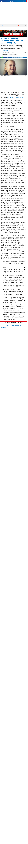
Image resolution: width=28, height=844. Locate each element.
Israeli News (12, 28)
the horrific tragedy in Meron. (15, 97)
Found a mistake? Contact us (13, 325)
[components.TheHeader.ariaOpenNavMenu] (4, 1)
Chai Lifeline (5, 54)
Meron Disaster (12, 54)
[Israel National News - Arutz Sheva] (14, 1)
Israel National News (5, 28)
